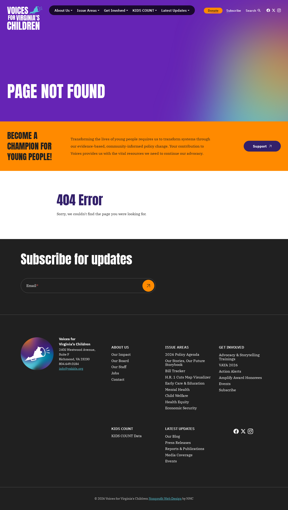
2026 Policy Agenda (182, 355)
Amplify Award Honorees (240, 378)
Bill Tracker (175, 371)
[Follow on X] (273, 10)
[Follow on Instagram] (279, 10)
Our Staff (118, 367)
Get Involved (231, 347)
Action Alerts (230, 371)
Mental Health (177, 390)
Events (225, 384)
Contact (117, 380)
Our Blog (172, 436)
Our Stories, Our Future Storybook (185, 363)
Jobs (115, 373)
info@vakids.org (71, 369)
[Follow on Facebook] (268, 10)
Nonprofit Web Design (165, 499)
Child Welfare (176, 396)
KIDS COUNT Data (126, 436)
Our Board (120, 361)
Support (260, 146)
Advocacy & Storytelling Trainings (239, 357)
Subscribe (227, 390)
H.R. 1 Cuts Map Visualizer (188, 377)
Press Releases (178, 443)
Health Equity (177, 402)
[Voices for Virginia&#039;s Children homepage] (25, 18)
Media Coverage (179, 455)
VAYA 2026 (228, 365)
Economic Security (181, 408)
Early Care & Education (185, 383)
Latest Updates (180, 428)
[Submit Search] (259, 10)
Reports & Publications (184, 449)
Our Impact (121, 355)
